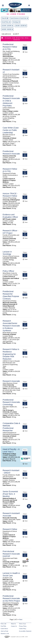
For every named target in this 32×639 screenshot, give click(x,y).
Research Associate (11, 381)
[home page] (15, 7)
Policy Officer (8, 271)
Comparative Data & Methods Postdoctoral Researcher (11, 427)
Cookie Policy (22, 628)
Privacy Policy (22, 626)
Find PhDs (3, 626)
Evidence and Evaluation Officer (10, 215)
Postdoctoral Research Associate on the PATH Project (11, 598)
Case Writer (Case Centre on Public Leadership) (11, 130)
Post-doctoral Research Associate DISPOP (11, 553)
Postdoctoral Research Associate (11, 152)
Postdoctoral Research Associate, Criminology (11, 402)
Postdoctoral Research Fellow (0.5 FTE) (10, 46)
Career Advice (4, 628)
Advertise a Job (5, 633)
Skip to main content (7, 1)
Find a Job (3, 623)
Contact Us (14, 626)
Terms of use (22, 623)
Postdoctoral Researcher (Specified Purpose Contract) (11, 295)
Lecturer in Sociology (7, 253)
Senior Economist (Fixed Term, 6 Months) (10, 493)
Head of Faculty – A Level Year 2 (11, 450)
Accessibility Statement (25, 631)
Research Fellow (10, 529)
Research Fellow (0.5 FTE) (10, 170)
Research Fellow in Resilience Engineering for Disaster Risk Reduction (11, 354)
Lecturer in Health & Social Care (11, 574)
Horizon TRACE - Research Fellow (10, 194)
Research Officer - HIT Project (10, 231)
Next (20, 619)
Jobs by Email (4, 631)
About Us (13, 623)
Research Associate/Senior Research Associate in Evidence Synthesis (11, 326)
